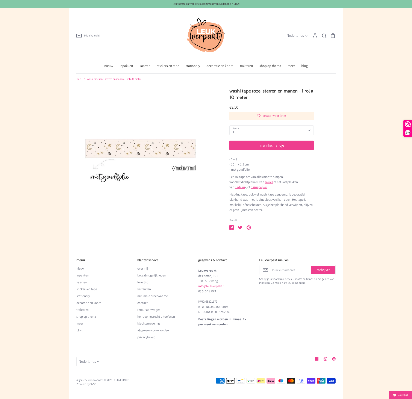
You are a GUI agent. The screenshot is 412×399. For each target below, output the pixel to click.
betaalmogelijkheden (151, 275)
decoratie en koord (219, 66)
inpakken (126, 66)
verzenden (144, 289)
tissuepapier (259, 187)
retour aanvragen (149, 310)
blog (304, 66)
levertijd (142, 282)
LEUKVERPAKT (121, 380)
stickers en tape (168, 66)
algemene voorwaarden (153, 330)
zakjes (269, 182)
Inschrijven (323, 270)
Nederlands (295, 35)
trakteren (246, 66)
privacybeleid (146, 337)
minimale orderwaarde (152, 296)
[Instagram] (325, 359)
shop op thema (270, 66)
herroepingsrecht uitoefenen (156, 316)
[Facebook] (316, 359)
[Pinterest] (334, 359)
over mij (142, 268)
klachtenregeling (148, 323)
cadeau (240, 187)
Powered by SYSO (86, 384)
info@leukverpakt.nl (211, 286)
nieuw (108, 66)
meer (291, 66)
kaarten (144, 66)
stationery (193, 66)
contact (142, 303)
